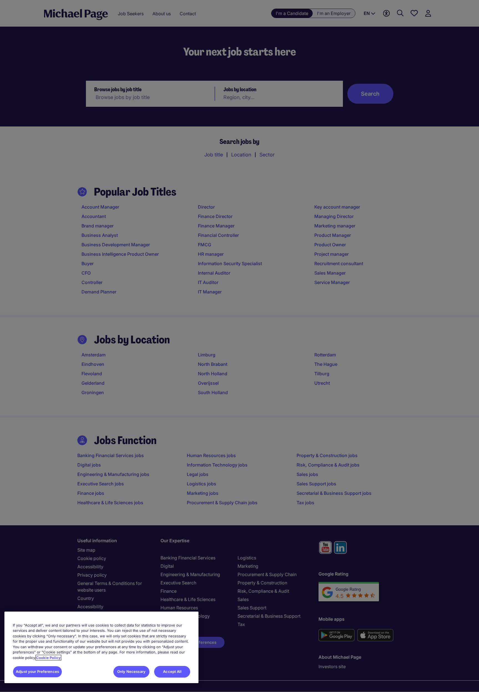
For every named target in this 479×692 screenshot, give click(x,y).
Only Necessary (131, 671)
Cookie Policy (48, 657)
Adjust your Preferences (37, 671)
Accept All (172, 671)
